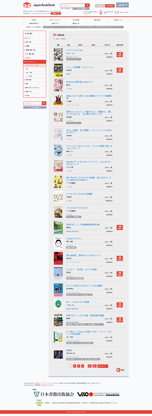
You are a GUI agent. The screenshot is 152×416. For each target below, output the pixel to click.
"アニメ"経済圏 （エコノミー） (80, 67)
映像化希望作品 (33, 23)
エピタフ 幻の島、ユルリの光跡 (81, 269)
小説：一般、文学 (73, 27)
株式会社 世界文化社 (72, 231)
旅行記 (69, 278)
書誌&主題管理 (71, 247)
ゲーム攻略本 (29, 76)
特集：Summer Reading (73, 294)
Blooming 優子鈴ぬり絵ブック (80, 82)
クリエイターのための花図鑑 (79, 194)
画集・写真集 (29, 72)
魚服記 (69, 350)
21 (90, 366)
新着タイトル (118, 20)
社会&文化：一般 (87, 294)
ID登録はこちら (56, 13)
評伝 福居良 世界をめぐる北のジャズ (83, 255)
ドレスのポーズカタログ (77, 208)
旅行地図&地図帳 (78, 278)
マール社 (69, 89)
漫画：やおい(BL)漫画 (86, 27)
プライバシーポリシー (47, 383)
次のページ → (103, 366)
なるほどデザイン (74, 238)
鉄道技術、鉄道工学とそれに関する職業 (85, 324)
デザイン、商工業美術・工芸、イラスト (77, 216)
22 (95, 366)
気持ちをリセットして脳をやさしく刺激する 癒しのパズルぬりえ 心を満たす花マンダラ (89, 113)
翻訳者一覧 (76, 23)
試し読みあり (88, 343)
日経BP (68, 74)
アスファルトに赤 (74, 50)
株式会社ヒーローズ (72, 57)
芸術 (27, 69)
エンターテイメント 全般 (32, 65)
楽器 (81, 343)
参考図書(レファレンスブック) (97, 324)
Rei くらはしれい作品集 (77, 302)
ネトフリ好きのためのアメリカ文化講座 (84, 286)
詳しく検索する (81, 8)
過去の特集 (97, 20)
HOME (34, 20)
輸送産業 (69, 324)
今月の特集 (76, 20)
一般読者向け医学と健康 (101, 27)
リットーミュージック (73, 105)
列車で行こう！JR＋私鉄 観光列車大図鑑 (85, 315)
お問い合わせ (46, 385)
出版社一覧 (55, 23)
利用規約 (38, 383)
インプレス (69, 121)
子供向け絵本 (47, 27)
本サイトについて (55, 20)
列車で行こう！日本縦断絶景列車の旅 (83, 224)
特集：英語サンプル (72, 343)
